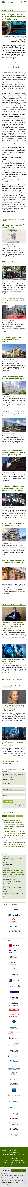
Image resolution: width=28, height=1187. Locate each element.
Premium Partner (10, 904)
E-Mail (5, 795)
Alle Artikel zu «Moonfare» (12, 679)
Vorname (6, 783)
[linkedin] (7, 67)
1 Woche (11, 816)
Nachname (7, 789)
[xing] (10, 67)
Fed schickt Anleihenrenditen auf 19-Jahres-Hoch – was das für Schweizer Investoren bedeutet (14, 844)
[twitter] (15, 67)
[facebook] (12, 67)
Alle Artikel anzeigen (10, 599)
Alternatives (14, 63)
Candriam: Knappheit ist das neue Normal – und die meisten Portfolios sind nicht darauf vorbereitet (15, 833)
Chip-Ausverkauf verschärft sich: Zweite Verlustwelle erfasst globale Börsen (14, 826)
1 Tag (4, 816)
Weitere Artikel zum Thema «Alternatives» (11, 686)
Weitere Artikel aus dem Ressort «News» (14, 220)
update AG (15, 1164)
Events (4, 854)
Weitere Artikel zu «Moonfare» (13, 604)
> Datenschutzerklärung (19, 1185)
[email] (18, 67)
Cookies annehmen (18, 1171)
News (11, 10)
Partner (7, 940)
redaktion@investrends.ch (10, 1154)
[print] (20, 67)
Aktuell (5, 10)
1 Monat (19, 816)
